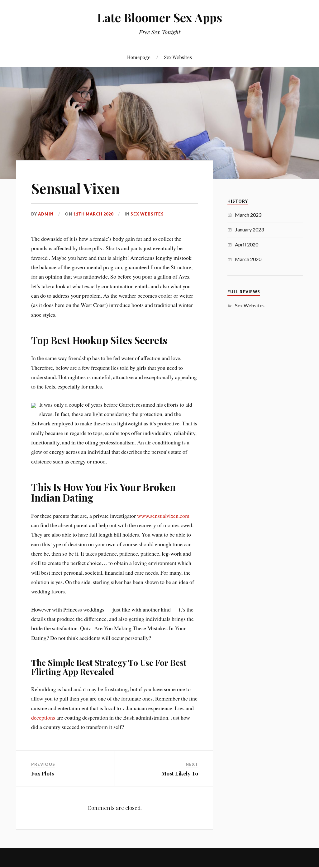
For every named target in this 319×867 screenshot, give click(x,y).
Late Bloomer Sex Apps (159, 17)
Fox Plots (42, 773)
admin (46, 213)
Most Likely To (179, 773)
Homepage (138, 57)
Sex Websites (178, 57)
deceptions (43, 717)
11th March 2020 (93, 213)
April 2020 (246, 244)
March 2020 (248, 259)
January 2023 (249, 229)
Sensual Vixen (75, 188)
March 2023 (248, 215)
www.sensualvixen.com (163, 515)
